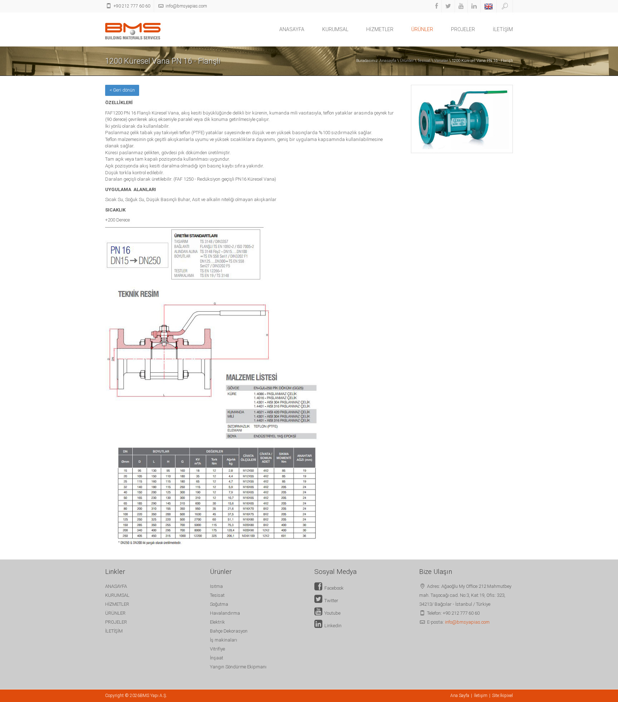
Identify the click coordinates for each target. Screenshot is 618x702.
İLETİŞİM (503, 29)
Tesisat (424, 60)
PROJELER (463, 29)
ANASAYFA (291, 29)
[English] (488, 6)
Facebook (333, 588)
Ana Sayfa (459, 695)
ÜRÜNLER (422, 29)
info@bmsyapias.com (467, 622)
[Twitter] (448, 6)
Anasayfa (387, 60)
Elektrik (217, 622)
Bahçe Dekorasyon (228, 631)
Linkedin (332, 625)
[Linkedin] (474, 6)
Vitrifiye (217, 649)
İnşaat (216, 657)
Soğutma (219, 604)
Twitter (330, 600)
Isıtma (216, 586)
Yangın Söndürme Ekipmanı (238, 666)
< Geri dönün (122, 90)
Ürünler (407, 60)
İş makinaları (223, 640)
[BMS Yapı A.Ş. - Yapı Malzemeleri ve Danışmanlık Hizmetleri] (133, 30)
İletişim (480, 695)
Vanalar (441, 60)
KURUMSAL (335, 29)
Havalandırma (225, 613)
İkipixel (506, 695)
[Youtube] (461, 6)
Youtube (331, 613)
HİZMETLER (379, 29)
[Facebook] (436, 6)
